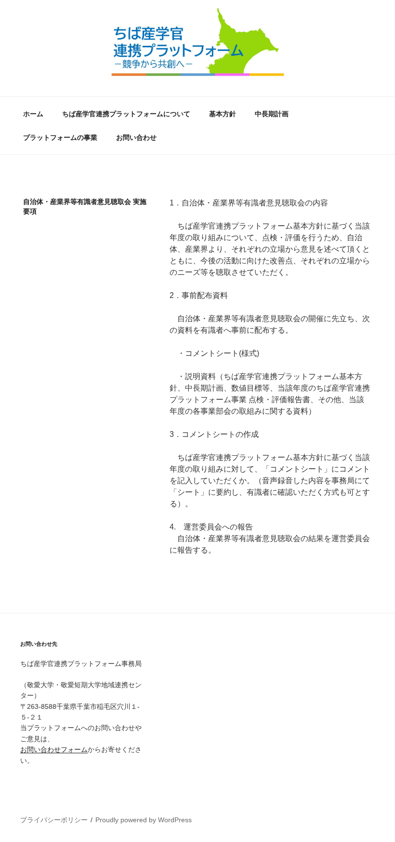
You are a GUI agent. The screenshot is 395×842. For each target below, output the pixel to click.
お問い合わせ (136, 137)
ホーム (33, 114)
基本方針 (222, 114)
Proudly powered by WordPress (143, 820)
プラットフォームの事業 (60, 137)
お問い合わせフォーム (54, 749)
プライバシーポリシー (54, 820)
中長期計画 (272, 114)
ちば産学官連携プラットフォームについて (126, 114)
